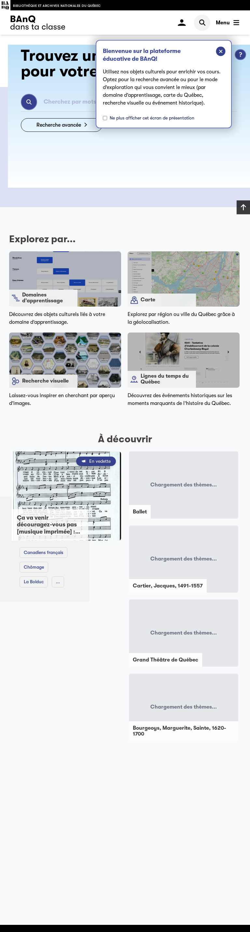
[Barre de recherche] (202, 23)
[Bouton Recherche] (29, 102)
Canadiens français (43, 552)
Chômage (34, 567)
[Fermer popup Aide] (216, 52)
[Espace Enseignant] (181, 22)
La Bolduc (34, 581)
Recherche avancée (58, 125)
